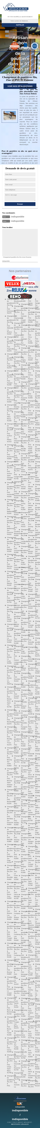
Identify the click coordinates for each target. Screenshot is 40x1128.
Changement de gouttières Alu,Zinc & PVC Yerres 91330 (36, 880)
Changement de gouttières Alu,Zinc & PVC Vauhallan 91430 (36, 527)
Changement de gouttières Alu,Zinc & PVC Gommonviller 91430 (36, 1028)
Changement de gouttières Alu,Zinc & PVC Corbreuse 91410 (15, 507)
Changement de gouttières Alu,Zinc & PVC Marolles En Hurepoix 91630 (22, 720)
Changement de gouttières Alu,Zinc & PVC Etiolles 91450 (15, 817)
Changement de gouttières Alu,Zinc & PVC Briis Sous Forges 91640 (8, 931)
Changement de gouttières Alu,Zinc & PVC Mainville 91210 (36, 1078)
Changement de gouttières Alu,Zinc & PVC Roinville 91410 (29, 637)
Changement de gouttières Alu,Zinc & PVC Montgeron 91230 (22, 935)
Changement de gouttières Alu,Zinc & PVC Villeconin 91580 (36, 704)
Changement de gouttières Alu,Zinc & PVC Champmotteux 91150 (15, 364)
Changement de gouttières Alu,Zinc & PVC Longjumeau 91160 (22, 625)
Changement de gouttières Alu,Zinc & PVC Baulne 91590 (8, 544)
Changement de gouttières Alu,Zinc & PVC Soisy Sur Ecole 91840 (36, 338)
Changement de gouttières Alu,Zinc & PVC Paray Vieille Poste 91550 (29, 444)
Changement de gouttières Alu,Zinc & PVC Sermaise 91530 (36, 319)
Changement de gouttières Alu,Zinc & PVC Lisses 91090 (22, 608)
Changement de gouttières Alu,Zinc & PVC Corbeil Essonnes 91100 (15, 489)
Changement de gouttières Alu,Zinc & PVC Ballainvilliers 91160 (8, 506)
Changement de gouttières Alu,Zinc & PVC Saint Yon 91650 (29, 1048)
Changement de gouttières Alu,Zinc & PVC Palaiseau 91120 (29, 425)
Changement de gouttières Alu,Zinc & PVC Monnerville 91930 (22, 918)
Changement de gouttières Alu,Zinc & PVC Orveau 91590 (29, 408)
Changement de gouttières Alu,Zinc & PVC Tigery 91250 (36, 417)
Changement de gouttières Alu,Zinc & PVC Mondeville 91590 (22, 901)
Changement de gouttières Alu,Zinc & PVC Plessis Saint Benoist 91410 (29, 502)
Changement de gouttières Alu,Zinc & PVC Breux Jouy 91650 (8, 890)
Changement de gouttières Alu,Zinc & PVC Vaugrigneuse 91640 (36, 510)
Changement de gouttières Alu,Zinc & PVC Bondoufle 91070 (8, 717)
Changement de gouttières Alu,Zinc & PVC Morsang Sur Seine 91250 (22, 1028)
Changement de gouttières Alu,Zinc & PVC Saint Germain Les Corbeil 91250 (29, 856)
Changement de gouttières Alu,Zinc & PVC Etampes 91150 (15, 800)
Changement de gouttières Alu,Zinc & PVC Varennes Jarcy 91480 (36, 492)
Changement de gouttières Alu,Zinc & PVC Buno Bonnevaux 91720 (8, 1006)
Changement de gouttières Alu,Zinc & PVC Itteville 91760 (22, 443)
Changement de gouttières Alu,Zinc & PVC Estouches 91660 (15, 783)
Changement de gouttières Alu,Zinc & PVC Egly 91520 (15, 725)
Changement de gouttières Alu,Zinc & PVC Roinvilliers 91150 (29, 654)
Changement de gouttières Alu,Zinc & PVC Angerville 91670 (8, 344)
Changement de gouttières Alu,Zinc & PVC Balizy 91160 (36, 1062)
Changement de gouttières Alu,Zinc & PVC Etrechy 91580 (15, 834)
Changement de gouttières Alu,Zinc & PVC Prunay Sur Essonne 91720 (29, 523)
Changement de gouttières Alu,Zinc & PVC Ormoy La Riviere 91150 (29, 372)
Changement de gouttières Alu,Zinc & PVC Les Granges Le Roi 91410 (22, 335)
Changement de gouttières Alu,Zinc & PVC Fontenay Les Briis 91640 (15, 931)
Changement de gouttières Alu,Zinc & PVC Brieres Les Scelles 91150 (8, 910)
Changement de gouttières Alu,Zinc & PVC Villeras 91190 (36, 937)
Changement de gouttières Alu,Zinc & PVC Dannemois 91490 (15, 636)
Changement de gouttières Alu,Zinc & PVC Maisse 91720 (22, 663)
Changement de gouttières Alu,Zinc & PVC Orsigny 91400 (36, 954)
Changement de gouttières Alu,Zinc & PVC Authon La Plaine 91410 (8, 433)
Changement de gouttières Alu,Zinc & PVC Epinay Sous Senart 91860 (15, 744)
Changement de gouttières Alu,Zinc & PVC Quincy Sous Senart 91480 (29, 582)
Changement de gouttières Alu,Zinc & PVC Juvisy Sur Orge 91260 (22, 500)
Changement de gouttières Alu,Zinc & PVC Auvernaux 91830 (8, 451)
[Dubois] (16, 7)
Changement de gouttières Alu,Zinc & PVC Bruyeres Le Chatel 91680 (8, 986)
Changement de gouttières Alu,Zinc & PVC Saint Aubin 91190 (29, 706)
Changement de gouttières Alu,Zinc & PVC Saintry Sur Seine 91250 (29, 987)
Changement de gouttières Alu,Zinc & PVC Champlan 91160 (15, 347)
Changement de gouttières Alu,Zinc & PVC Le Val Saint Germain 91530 (36, 471)
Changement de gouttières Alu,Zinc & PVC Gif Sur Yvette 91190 (15, 1040)
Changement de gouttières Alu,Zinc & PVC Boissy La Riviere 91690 (8, 633)
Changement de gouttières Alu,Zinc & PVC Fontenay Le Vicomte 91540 (15, 952)
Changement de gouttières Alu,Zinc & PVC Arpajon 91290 (8, 378)
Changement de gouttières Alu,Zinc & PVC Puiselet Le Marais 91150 (29, 544)
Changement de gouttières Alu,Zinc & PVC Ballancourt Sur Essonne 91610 (8, 525)
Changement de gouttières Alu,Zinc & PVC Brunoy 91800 (8, 967)
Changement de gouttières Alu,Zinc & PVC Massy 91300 (22, 739)
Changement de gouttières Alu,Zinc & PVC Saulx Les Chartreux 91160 (29, 1068)
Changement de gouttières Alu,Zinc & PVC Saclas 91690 (29, 671)
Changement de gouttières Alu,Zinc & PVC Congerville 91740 (15, 471)
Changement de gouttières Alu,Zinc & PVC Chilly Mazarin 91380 (15, 454)
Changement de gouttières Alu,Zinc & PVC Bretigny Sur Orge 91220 (8, 853)
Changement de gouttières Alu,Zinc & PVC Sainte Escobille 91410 (29, 789)
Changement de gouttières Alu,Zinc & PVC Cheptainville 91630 (15, 419)
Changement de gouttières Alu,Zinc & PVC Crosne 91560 (15, 619)
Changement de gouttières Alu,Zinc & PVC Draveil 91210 (15, 691)
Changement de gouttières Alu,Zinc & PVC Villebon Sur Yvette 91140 (36, 685)
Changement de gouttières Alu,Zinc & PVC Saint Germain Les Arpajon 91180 (29, 833)
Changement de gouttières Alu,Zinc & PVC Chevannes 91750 (15, 436)
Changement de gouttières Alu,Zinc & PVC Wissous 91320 (36, 863)
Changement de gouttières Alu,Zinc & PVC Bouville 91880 (8, 834)
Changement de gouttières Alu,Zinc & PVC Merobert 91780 (22, 806)
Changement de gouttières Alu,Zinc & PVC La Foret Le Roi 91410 (15, 974)
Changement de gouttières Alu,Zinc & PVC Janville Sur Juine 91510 (22, 462)
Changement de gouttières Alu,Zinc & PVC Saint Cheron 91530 (29, 725)
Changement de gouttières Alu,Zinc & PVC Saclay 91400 (29, 688)
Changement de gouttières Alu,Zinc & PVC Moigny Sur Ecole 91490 (22, 863)
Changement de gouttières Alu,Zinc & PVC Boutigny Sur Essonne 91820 (8, 815)
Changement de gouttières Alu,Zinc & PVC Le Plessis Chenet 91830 (36, 918)
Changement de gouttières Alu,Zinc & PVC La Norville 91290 (22, 1069)
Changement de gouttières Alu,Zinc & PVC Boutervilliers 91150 (8, 796)
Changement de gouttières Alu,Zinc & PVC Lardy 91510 (22, 519)
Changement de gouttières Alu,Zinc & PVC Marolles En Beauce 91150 (22, 699)
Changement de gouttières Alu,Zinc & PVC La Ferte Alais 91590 (15, 870)
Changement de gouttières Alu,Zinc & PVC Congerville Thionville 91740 (36, 400)
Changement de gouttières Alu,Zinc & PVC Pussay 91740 (29, 563)
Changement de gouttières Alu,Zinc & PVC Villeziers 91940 (36, 971)
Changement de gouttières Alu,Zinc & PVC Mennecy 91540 (22, 772)
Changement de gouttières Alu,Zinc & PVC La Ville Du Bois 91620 (36, 724)
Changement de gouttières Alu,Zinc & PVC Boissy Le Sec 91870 (8, 675)
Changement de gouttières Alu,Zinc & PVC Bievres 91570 (8, 561)
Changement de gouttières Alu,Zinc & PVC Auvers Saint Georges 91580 (8, 470)
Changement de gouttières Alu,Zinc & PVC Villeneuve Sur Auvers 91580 (36, 783)
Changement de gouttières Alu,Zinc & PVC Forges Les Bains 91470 (15, 1019)
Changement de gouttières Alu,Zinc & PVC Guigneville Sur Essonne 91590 (22, 391)
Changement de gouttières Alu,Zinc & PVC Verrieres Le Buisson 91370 (36, 567)
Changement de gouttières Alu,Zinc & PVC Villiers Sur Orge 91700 (36, 825)
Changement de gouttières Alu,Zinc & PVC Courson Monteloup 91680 (15, 601)
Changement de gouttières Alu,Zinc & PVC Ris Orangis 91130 (29, 619)
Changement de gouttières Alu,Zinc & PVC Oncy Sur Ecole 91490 (29, 334)
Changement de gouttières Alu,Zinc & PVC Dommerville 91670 (8, 306)
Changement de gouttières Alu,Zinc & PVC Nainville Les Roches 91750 (22, 1049)
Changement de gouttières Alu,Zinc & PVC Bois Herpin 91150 (8, 613)
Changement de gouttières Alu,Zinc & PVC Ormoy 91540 (29, 353)
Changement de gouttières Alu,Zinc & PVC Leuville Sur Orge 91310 (22, 555)
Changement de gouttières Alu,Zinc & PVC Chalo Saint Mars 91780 (8, 1064)
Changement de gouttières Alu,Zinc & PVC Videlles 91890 (36, 628)
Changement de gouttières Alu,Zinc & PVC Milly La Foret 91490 (22, 842)
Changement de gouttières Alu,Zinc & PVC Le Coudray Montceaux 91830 (15, 526)
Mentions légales (20, 1124)
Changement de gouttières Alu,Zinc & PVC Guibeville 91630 (22, 372)
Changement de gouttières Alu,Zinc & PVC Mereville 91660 (22, 789)
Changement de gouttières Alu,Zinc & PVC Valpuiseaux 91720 (36, 451)
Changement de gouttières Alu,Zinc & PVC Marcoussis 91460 (22, 680)
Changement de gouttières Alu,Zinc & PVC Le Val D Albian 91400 (36, 991)
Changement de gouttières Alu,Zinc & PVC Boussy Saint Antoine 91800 (8, 777)
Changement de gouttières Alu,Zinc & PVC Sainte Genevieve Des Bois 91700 (29, 810)
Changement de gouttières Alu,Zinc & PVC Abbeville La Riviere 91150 (8, 325)
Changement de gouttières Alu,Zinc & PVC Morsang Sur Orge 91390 (22, 1007)
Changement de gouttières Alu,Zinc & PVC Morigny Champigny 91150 (22, 987)
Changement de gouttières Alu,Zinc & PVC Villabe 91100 (36, 666)
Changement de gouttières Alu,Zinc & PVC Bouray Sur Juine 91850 (8, 757)
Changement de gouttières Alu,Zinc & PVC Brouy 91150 (8, 950)
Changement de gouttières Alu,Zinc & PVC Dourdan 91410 (15, 674)
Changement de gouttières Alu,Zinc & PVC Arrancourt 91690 (8, 395)
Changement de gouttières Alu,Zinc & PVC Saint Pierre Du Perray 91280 (29, 965)
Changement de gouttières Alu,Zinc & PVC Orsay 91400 (29, 391)
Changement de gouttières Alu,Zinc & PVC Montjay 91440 (36, 1011)
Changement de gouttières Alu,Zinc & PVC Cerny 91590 (8, 1045)
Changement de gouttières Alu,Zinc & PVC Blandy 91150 (8, 578)
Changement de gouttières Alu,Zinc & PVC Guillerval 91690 (22, 410)
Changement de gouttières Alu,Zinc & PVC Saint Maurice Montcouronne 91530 (29, 920)
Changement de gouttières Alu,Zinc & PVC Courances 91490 (15, 545)
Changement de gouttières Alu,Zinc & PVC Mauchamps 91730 (22, 756)
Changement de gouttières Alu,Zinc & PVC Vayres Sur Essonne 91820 (36, 546)
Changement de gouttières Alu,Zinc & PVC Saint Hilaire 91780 (29, 877)
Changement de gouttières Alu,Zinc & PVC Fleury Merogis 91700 (15, 890)
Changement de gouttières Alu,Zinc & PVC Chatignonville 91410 (15, 381)
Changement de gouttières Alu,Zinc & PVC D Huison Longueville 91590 (15, 655)
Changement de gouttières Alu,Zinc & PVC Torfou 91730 (36, 434)
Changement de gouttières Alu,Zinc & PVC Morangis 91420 (22, 969)
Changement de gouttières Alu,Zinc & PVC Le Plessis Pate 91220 (29, 481)
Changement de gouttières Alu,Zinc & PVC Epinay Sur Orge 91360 (15, 765)
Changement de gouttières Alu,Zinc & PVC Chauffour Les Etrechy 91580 (15, 400)
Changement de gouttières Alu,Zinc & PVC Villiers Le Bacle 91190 (36, 804)
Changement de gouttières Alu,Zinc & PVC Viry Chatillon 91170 (36, 845)
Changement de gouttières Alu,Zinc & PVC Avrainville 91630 (8, 489)
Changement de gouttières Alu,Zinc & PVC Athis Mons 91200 (8, 413)
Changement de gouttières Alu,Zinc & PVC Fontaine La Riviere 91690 (15, 910)
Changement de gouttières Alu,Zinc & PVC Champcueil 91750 (15, 330)
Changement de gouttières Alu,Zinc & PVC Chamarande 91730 (15, 313)
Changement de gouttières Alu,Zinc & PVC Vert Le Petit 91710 (36, 609)
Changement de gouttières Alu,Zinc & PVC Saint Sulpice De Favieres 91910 (29, 1009)
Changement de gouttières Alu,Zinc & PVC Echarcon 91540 (15, 708)
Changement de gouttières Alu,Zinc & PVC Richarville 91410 (29, 601)
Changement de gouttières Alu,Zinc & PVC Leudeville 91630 (22, 536)
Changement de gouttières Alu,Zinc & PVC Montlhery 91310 (22, 952)
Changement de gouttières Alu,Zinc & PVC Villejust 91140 (36, 743)
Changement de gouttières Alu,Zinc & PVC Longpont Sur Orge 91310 (22, 644)
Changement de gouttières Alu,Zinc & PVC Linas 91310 (22, 591)
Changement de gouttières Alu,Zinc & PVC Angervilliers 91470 (8, 361)
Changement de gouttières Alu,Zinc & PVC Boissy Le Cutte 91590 (8, 654)
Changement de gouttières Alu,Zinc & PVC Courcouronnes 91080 (15, 562)
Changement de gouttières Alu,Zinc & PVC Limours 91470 (22, 574)
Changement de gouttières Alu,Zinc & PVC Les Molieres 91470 (22, 883)
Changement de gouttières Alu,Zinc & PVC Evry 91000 (15, 851)
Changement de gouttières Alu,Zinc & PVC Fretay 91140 (36, 1045)
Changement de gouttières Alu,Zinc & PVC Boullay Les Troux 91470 (8, 736)
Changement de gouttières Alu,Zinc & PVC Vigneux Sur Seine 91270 (36, 647)
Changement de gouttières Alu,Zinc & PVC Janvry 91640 (22, 481)
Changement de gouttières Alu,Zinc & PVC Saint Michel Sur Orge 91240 (29, 942)
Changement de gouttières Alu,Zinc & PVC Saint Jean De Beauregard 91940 (29, 898)
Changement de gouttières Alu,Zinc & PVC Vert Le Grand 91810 (36, 588)
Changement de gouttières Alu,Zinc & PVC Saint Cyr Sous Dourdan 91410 (29, 768)
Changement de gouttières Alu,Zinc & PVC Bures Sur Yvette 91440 (8, 1026)
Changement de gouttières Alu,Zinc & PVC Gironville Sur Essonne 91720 (15, 1061)
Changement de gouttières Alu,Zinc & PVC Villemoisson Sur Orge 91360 (36, 762)
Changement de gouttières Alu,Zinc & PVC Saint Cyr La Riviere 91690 (29, 746)
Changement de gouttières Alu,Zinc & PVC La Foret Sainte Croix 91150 (15, 997)
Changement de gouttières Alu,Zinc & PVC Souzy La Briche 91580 (36, 380)
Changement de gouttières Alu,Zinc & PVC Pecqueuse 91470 (29, 462)
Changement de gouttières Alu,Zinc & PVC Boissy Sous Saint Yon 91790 (8, 697)
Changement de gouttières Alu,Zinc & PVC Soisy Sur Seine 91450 (36, 359)
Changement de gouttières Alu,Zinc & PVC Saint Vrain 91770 (29, 1030)
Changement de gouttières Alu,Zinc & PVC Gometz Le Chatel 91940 (22, 313)
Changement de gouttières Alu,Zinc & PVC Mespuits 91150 (22, 823)
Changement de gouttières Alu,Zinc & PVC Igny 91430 (22, 426)
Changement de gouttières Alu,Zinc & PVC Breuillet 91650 (8, 872)
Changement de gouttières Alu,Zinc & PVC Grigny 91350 (22, 355)
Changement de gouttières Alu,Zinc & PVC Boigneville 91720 (8, 595)
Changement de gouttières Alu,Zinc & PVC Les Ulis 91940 (36, 898)
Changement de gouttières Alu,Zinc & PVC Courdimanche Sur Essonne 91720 (15, 581)
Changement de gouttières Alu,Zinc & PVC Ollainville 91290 (29, 315)
